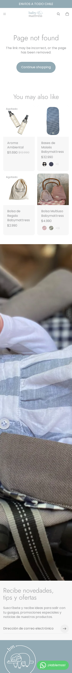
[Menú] (4, 14)
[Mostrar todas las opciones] (57, 164)
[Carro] (67, 14)
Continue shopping (36, 67)
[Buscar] (58, 14)
